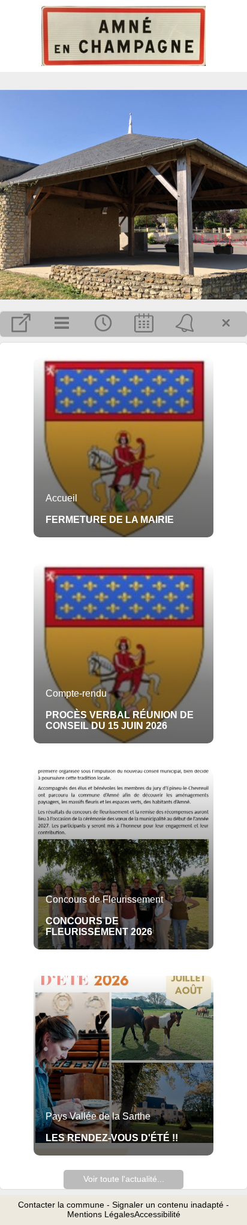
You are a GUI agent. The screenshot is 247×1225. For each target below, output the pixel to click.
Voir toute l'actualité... (123, 1179)
